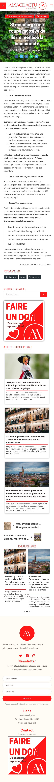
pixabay (48, 264)
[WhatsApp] (31, 56)
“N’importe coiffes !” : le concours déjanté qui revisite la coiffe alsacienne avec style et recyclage (26, 386)
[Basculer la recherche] (3, 6)
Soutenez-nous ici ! (27, 723)
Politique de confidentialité (27, 719)
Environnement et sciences (19, 16)
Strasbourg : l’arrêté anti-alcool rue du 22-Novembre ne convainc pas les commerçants (25, 440)
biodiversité (10, 277)
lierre (22, 277)
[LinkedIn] (26, 56)
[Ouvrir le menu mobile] (51, 5)
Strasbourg (42, 16)
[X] (21, 56)
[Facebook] (16, 56)
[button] (24, 611)
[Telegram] (36, 56)
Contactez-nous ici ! (27, 734)
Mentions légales (27, 715)
